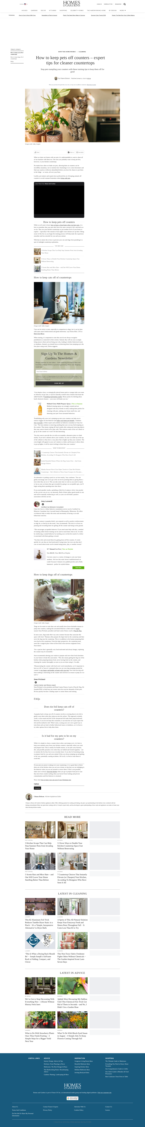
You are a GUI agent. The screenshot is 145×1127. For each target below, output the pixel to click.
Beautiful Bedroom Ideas (82, 1064)
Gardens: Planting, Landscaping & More (56, 1074)
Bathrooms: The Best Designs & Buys (55, 1067)
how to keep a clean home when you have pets (65, 225)
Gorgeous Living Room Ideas (84, 1061)
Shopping (63, 10)
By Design (113, 10)
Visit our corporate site (104, 1092)
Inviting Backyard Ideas (82, 1072)
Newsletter (80, 152)
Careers (107, 1110)
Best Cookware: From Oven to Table (116, 1076)
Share (38, 152)
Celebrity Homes (77, 10)
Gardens (34, 10)
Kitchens (52, 10)
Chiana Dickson (65, 78)
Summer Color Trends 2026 (98, 15)
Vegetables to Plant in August (49, 15)
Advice (89, 78)
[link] (40, 409)
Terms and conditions (19, 1110)
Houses (25, 10)
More (122, 10)
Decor (43, 10)
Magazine (118, 4)
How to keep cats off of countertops (17, 53)
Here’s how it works (91, 84)
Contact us (108, 1107)
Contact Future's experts (50, 1107)
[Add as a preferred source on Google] (72, 1098)
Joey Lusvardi (38, 423)
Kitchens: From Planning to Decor (54, 1064)
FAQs (12, 61)
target (77, 628)
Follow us (72, 152)
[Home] (19, 10)
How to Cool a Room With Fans (27, 15)
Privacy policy (47, 1110)
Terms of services (52, 376)
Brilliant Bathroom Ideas (82, 1070)
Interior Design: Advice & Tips (53, 1061)
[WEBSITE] (43, 504)
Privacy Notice (75, 376)
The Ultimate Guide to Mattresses (115, 1061)
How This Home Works (67, 51)
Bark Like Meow (39, 334)
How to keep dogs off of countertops (17, 57)
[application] (59, 200)
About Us (15, 1107)
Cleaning (82, 51)
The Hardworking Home (96, 10)
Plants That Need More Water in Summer (74, 15)
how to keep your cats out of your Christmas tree (56, 780)
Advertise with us (80, 1107)
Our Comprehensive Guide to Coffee (116, 1069)
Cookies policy (78, 1110)
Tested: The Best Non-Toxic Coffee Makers (123, 15)
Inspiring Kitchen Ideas (82, 1067)
